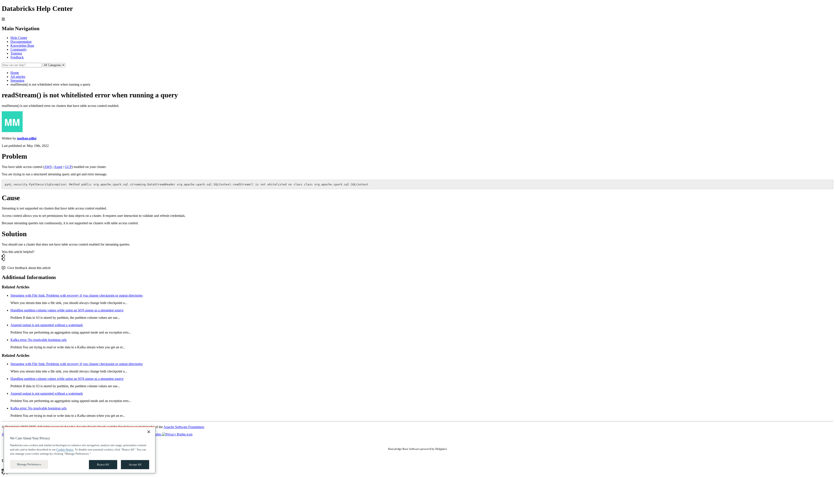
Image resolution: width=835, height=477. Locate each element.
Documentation (21, 41)
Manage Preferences (29, 464)
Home (14, 73)
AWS (48, 167)
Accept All (135, 464)
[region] (79, 450)
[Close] (149, 432)
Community (18, 49)
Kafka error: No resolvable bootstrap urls (38, 340)
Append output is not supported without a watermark (46, 325)
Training (16, 53)
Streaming (17, 80)
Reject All (103, 464)
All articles (17, 76)
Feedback (17, 57)
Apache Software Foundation (184, 427)
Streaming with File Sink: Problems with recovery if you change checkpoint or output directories (76, 295)
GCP (68, 167)
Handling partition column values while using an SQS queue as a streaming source (67, 310)
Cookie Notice (64, 449)
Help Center (18, 38)
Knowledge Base (22, 45)
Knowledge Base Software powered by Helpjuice (417, 448)
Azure (58, 167)
